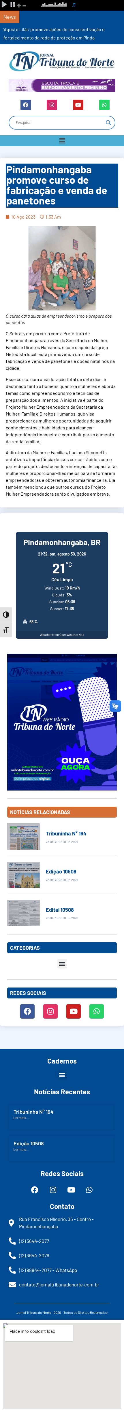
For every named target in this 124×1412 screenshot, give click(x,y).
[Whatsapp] (104, 105)
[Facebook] (25, 105)
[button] (62, 140)
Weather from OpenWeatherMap (62, 634)
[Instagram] (52, 105)
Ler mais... (21, 1118)
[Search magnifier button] (108, 123)
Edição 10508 (61, 871)
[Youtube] (78, 105)
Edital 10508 (60, 910)
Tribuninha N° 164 (66, 833)
